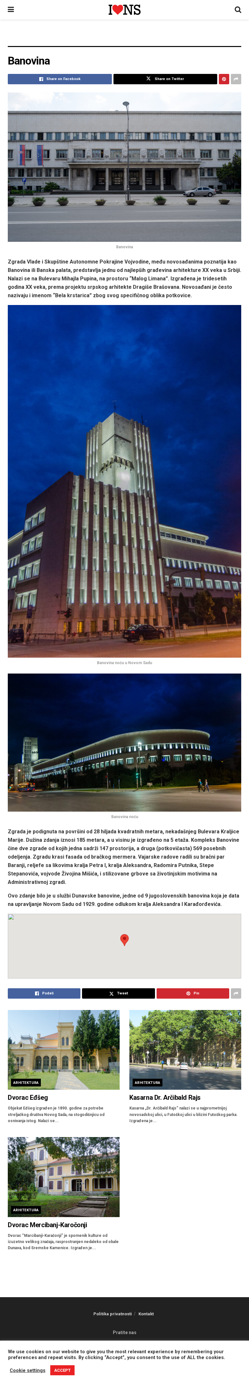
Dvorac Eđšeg (28, 1097)
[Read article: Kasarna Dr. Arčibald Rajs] (185, 1050)
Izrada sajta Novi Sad (147, 1354)
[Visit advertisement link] (124, 37)
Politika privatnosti (112, 1313)
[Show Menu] (11, 9)
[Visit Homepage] (124, 9)
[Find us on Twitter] (117, 1368)
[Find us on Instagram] (126, 1368)
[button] (124, 940)
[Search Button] (238, 9)
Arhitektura (26, 1083)
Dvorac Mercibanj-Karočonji (47, 1225)
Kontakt (146, 1313)
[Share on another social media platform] (236, 79)
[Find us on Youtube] (134, 1368)
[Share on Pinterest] (224, 79)
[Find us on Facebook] (110, 1368)
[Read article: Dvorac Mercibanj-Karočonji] (64, 1177)
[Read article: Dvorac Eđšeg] (64, 1050)
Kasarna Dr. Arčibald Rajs (165, 1097)
